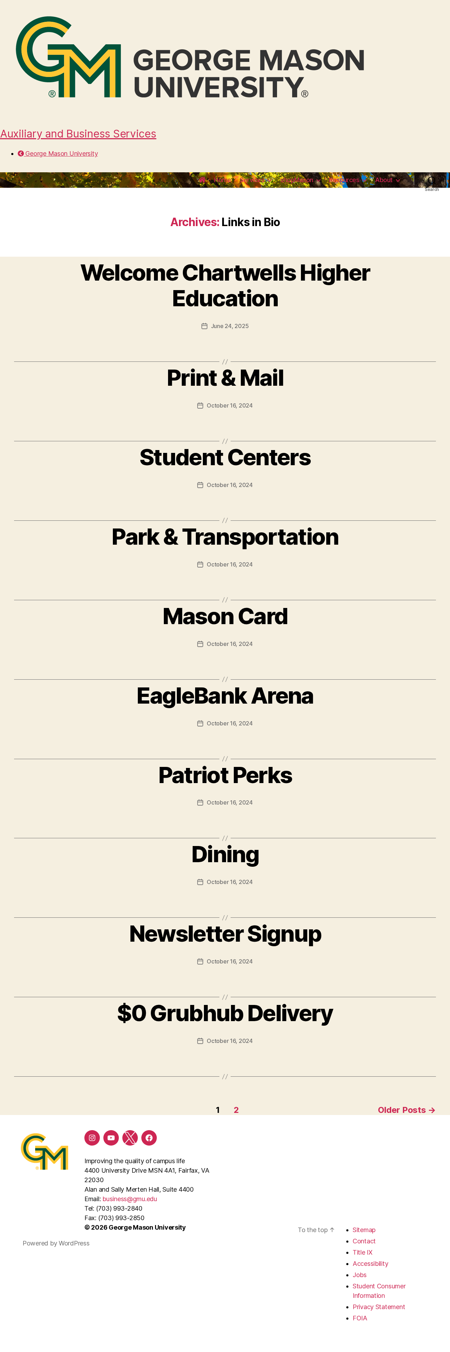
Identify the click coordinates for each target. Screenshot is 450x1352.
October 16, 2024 (230, 405)
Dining (225, 853)
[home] (202, 180)
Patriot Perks (225, 774)
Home (222, 180)
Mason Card (225, 615)
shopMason (296, 180)
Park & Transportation (224, 536)
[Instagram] (92, 1138)
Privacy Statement (379, 1307)
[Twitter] (130, 1138)
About (384, 180)
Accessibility (370, 1263)
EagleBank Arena (224, 695)
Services (252, 180)
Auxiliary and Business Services (78, 133)
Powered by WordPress (56, 1243)
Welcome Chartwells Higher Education (225, 285)
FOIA (360, 1318)
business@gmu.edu (129, 1199)
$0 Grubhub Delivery (225, 1012)
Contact (364, 1241)
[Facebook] (149, 1138)
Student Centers (225, 456)
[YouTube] (111, 1138)
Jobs (360, 1275)
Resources (344, 180)
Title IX (363, 1252)
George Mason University (61, 153)
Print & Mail (225, 377)
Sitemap (364, 1230)
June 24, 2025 (230, 325)
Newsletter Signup (225, 933)
